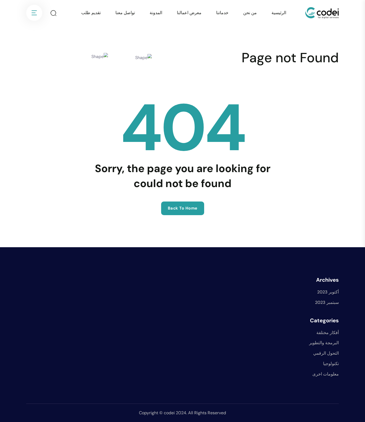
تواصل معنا (125, 13)
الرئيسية (278, 13)
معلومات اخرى (325, 374)
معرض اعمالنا (189, 13)
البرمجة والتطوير (324, 343)
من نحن (250, 13)
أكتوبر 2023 (328, 292)
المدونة (156, 13)
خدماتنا (222, 13)
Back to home (182, 208)
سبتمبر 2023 (327, 302)
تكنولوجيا (331, 363)
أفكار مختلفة (327, 332)
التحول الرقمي (326, 353)
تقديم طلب (91, 13)
